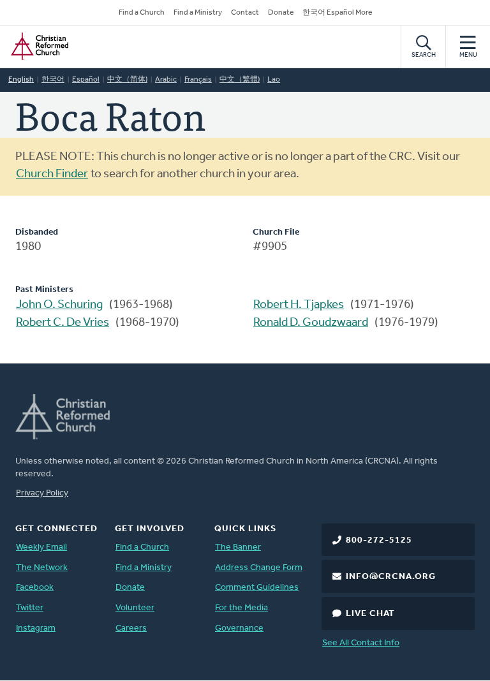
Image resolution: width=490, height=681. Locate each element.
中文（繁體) (239, 80)
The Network (42, 568)
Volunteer (134, 608)
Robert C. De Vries (62, 323)
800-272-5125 (379, 540)
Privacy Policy (42, 493)
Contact (245, 13)
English (21, 80)
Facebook (35, 587)
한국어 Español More (337, 13)
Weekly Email (41, 547)
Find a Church (142, 13)
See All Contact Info (360, 643)
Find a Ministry (198, 13)
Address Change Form (258, 568)
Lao (273, 80)
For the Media (241, 608)
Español (86, 80)
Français (198, 80)
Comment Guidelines (257, 587)
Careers (131, 628)
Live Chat (370, 614)
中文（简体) (127, 80)
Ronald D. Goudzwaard (310, 323)
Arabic (166, 80)
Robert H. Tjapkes (298, 305)
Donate (280, 13)
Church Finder (52, 174)
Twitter (29, 608)
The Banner (238, 547)
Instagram (36, 628)
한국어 (52, 80)
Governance (239, 628)
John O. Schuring (59, 305)
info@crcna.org (391, 577)
